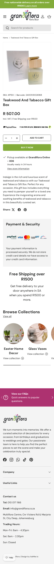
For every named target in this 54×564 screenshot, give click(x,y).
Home (5, 38)
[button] (49, 16)
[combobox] (27, 28)
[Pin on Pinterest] (25, 210)
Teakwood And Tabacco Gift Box (24, 38)
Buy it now (27, 147)
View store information (18, 168)
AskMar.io (34, 556)
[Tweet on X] (13, 210)
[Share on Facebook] (19, 210)
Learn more (31, 5)
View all (7, 316)
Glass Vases (37, 349)
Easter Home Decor (13, 351)
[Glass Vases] (37, 333)
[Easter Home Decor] (13, 333)
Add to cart (37, 137)
